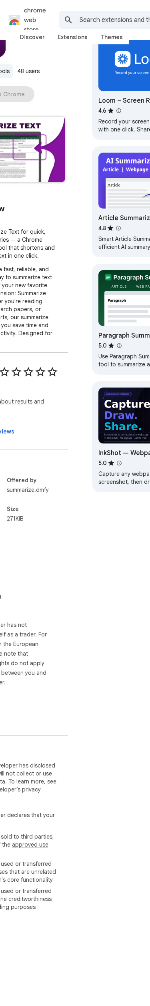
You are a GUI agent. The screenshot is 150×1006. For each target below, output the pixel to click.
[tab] (32, 37)
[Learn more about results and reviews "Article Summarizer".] (118, 228)
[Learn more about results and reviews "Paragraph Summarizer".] (119, 345)
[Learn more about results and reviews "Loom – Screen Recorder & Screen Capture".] (118, 110)
